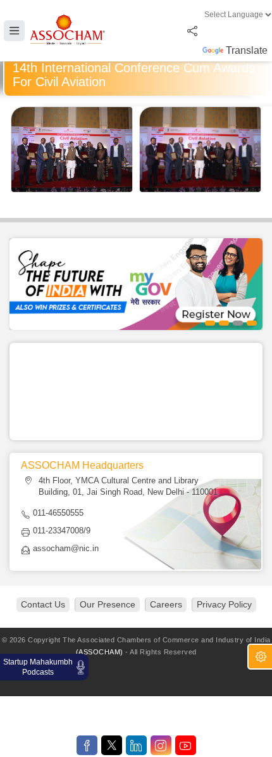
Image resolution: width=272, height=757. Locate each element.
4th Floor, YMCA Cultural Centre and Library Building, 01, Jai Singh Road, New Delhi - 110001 (128, 486)
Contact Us (43, 604)
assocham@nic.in (66, 548)
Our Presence (107, 604)
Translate (247, 50)
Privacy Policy (224, 604)
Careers (166, 604)
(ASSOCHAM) (99, 652)
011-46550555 (58, 513)
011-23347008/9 (61, 530)
